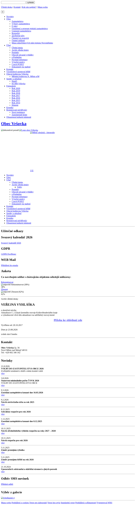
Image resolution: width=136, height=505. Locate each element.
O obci (14, 26)
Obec (8, 19)
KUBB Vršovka (18, 83)
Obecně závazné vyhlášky (23, 55)
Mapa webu (43, 7)
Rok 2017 (16, 95)
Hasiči (14, 81)
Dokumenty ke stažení (21, 67)
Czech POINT (18, 64)
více (3, 373)
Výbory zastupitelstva (21, 24)
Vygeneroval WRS (104, 503)
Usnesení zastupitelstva (21, 31)
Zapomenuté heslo (19, 115)
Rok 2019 (16, 91)
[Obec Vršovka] (28, 130)
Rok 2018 (16, 93)
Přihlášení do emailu (9, 265)
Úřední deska (6, 7)
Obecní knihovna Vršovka (17, 74)
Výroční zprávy (18, 62)
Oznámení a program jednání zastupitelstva (30, 28)
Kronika (9, 107)
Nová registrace (18, 112)
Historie (15, 105)
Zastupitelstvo (17, 21)
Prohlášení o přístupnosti (85, 503)
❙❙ (32, 170)
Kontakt (17, 7)
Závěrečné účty (18, 36)
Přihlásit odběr (7, 484)
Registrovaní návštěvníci (16, 110)
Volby (19, 187)
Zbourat (4, 289)
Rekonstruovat (7, 282)
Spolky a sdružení (13, 79)
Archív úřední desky (20, 50)
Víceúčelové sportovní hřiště (18, 71)
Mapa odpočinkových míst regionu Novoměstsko (32, 43)
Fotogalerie (11, 86)
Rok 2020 (16, 88)
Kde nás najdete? (29, 7)
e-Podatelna (17, 57)
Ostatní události (18, 40)
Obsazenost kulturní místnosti (18, 117)
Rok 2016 (16, 98)
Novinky (10, 16)
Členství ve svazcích (20, 38)
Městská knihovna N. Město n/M (25, 76)
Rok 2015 (16, 100)
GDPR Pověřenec (8, 254)
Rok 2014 (16, 103)
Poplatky (15, 52)
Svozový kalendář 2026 (11, 243)
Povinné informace (19, 60)
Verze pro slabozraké (38, 503)
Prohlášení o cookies (20, 503)
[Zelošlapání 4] (7, 498)
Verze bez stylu (53, 503)
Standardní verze (68, 503)
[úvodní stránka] (68, 150)
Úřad (8, 45)
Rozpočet (16, 33)
